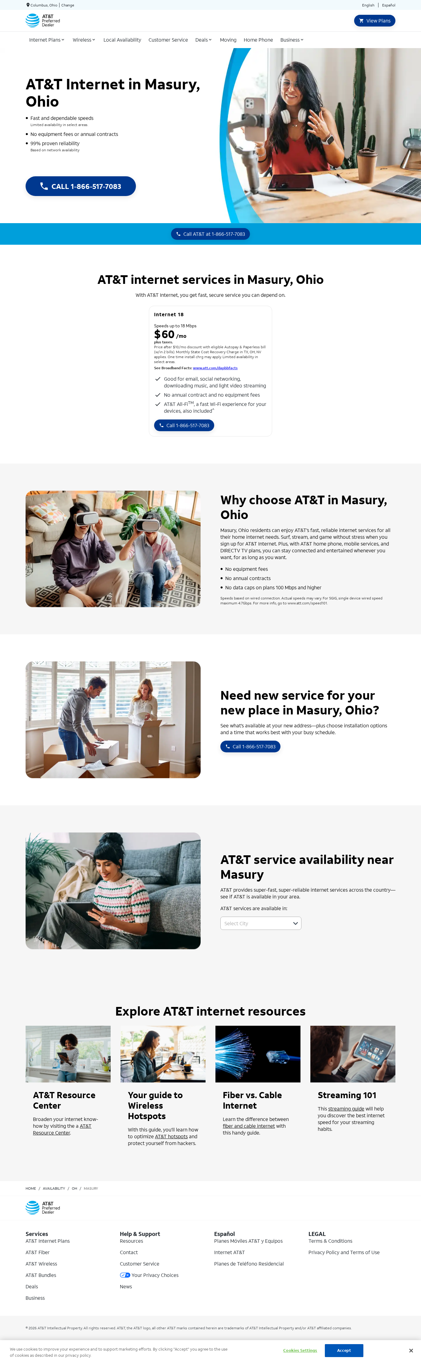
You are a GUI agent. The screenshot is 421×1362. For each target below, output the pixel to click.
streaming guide (346, 1108)
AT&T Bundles (41, 1275)
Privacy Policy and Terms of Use (344, 1252)
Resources (131, 1240)
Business (35, 1298)
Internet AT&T (229, 1252)
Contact (129, 1252)
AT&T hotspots (171, 1136)
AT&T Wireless (41, 1263)
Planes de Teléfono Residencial (249, 1263)
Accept (344, 1350)
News (126, 1286)
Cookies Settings (300, 1350)
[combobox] (254, 923)
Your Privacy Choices (155, 1275)
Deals (32, 1286)
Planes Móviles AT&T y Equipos (248, 1240)
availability (54, 1188)
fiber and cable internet (249, 1126)
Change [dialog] (67, 5)
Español (388, 5)
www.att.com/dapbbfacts (215, 368)
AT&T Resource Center (62, 1129)
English (368, 5)
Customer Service (139, 1263)
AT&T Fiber (38, 1252)
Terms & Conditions (330, 1240)
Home (31, 1188)
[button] (295, 923)
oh (74, 1188)
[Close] (411, 1350)
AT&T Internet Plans (48, 1240)
